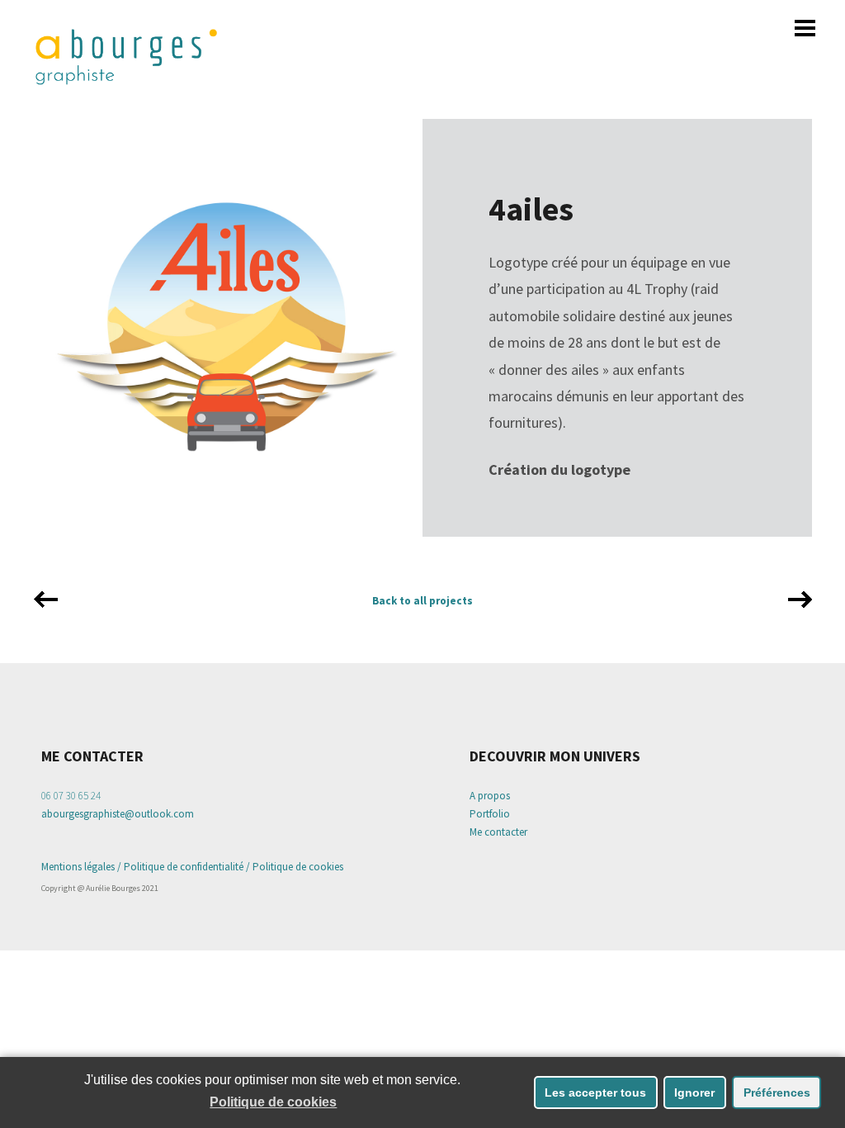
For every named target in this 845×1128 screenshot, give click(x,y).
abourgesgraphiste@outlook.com (117, 814)
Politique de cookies (298, 867)
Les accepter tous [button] (595, 1092)
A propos (490, 796)
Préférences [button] (777, 1092)
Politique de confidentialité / (187, 867)
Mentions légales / (82, 867)
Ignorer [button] (694, 1092)
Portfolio (490, 814)
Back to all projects (422, 601)
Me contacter (498, 832)
